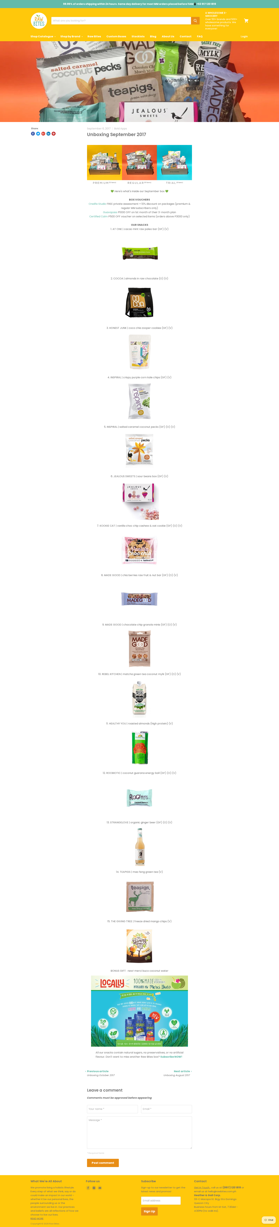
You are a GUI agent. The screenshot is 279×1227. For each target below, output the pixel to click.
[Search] (195, 20)
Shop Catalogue (42, 36)
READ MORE (37, 1218)
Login (244, 36)
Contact (185, 36)
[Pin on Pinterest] (54, 134)
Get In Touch (202, 1187)
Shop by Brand (70, 36)
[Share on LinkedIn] (48, 134)
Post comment (103, 1163)
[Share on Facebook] (33, 134)
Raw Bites (94, 36)
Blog (153, 36)
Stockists (138, 36)
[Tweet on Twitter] (38, 134)
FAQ (199, 36)
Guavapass (110, 212)
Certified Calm (98, 216)
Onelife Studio (97, 204)
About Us (168, 36)
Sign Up (149, 1211)
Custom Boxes (116, 36)
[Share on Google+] (43, 134)
